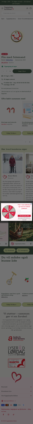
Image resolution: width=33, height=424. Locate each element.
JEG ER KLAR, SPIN (24, 216)
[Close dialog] (31, 204)
